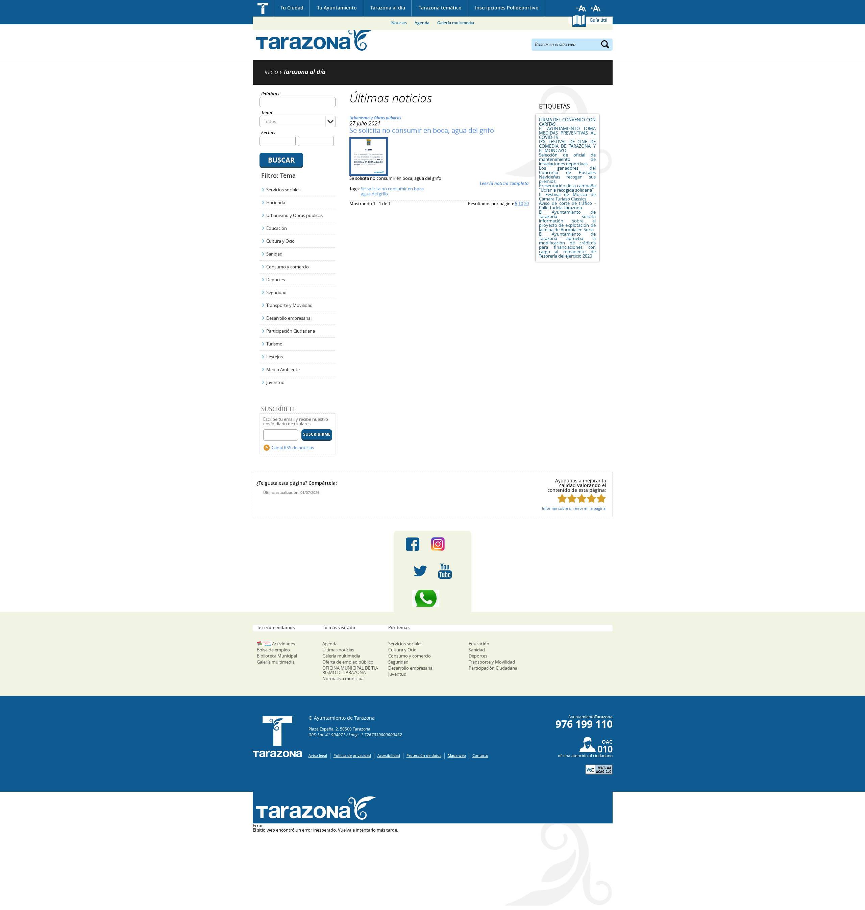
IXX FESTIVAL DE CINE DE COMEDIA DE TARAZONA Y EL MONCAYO (567, 146)
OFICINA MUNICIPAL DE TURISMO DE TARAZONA (350, 670)
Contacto (480, 755)
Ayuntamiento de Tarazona (314, 39)
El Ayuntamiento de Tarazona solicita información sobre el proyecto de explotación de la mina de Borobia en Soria (567, 221)
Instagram (444, 544)
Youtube (445, 571)
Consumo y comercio (287, 267)
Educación (276, 228)
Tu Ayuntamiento (337, 7)
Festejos (274, 357)
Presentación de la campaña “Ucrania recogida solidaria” (567, 188)
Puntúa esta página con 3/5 (581, 498)
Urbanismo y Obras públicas (294, 215)
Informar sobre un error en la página (574, 508)
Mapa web (457, 755)
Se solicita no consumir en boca (392, 189)
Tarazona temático (440, 7)
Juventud (275, 382)
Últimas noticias (338, 650)
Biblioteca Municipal (277, 656)
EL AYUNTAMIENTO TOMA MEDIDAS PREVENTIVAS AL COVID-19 (567, 132)
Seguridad (276, 292)
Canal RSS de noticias (293, 448)
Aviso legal (317, 755)
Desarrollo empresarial (289, 318)
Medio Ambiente (283, 369)
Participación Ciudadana (290, 331)
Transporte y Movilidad (289, 305)
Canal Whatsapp (432, 598)
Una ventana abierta (314, 808)
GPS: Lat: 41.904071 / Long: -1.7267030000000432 (355, 734)
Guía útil (599, 20)
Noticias (399, 23)
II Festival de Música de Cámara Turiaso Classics (567, 196)
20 (526, 203)
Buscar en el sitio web (555, 44)
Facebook (412, 544)
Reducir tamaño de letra (581, 8)
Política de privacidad (352, 755)
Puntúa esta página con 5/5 (601, 498)
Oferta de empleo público (347, 662)
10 (520, 203)
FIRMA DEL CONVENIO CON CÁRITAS (567, 122)
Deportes (275, 280)
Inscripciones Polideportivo (507, 7)
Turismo (274, 344)
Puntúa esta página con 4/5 (591, 498)
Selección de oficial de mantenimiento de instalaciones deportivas (567, 159)
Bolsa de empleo (273, 650)
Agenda (422, 23)
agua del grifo (374, 194)
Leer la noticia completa (504, 183)
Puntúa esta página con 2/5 (571, 498)
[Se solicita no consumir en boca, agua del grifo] (368, 174)
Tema (266, 113)
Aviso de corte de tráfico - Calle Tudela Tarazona (567, 205)
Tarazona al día (387, 7)
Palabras (270, 94)
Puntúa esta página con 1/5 (562, 498)
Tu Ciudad (291, 7)
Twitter (420, 571)
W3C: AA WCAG (599, 769)
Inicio (263, 8)
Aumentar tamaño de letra (595, 8)
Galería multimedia (455, 23)
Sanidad (274, 254)
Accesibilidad (388, 755)
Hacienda (275, 202)
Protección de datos (423, 755)
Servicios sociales (283, 190)
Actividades (283, 644)
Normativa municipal (343, 678)
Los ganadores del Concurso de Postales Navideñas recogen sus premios (567, 174)
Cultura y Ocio (280, 241)
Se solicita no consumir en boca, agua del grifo (421, 130)
